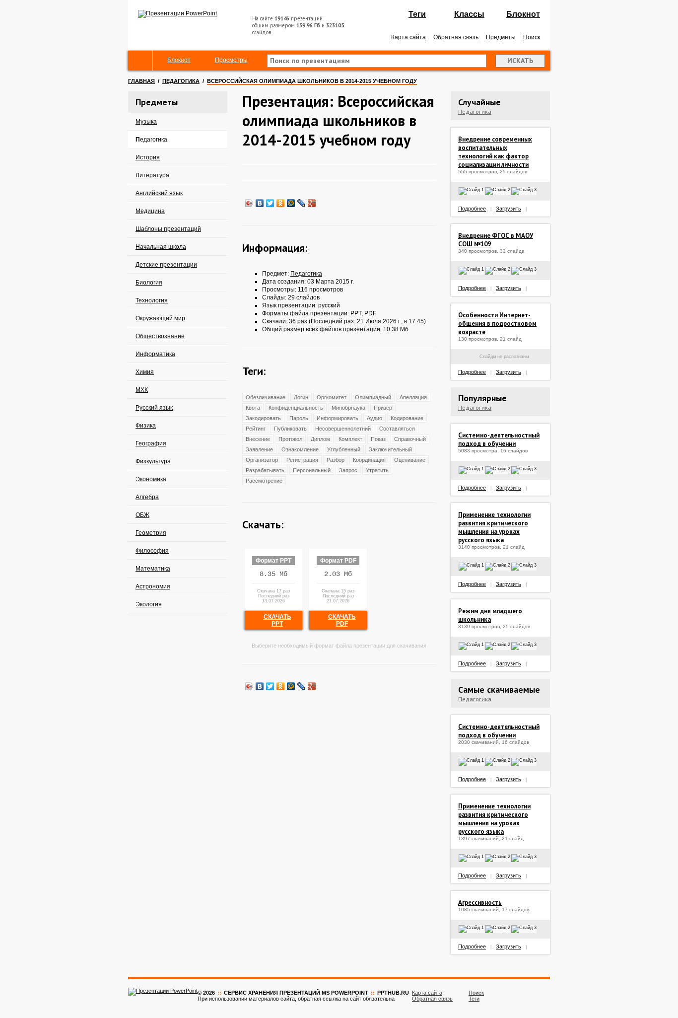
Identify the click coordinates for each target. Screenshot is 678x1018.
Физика (146, 425)
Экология (149, 604)
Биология (149, 282)
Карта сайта (408, 37)
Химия (145, 371)
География (151, 443)
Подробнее (472, 209)
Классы (469, 14)
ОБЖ (142, 514)
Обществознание (160, 336)
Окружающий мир (160, 318)
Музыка (146, 121)
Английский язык (159, 193)
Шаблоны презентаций (168, 228)
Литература (152, 175)
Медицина (150, 211)
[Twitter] (270, 203)
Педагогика (181, 81)
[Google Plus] (312, 203)
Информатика (155, 354)
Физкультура (153, 461)
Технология (152, 300)
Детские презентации (166, 264)
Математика (153, 568)
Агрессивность (480, 902)
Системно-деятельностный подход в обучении (499, 439)
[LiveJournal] (301, 203)
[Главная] (140, 61)
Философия (152, 550)
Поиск (531, 37)
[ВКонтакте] (260, 203)
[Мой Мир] (291, 203)
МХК (142, 389)
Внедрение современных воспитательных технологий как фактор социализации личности (495, 152)
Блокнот (523, 14)
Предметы (501, 37)
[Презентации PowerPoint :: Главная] (177, 13)
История (148, 157)
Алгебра (147, 497)
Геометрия (151, 532)
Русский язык (154, 407)
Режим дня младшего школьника (490, 615)
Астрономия (153, 586)
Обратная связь (455, 37)
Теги (417, 14)
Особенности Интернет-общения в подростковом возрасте (497, 323)
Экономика (151, 479)
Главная (141, 81)
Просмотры (231, 60)
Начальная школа (161, 246)
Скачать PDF (342, 620)
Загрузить (508, 209)
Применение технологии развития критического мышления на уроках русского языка (494, 527)
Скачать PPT (277, 620)
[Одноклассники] (280, 203)
